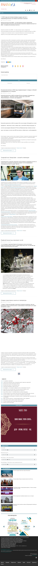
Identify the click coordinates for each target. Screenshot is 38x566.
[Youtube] (30, 10)
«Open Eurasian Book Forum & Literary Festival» (9, 224)
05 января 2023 (4, 20)
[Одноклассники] (8, 62)
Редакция (7, 562)
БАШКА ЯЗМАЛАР (19, 405)
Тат (34, 0)
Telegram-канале (19, 230)
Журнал (2, 562)
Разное (2, 564)
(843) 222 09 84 (34, 555)
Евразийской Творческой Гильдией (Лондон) (17, 187)
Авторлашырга (10, 83)
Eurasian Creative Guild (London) (6, 216)
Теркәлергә (28, 83)
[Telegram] (34, 10)
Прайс (24, 562)
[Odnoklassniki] (32, 10)
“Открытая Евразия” (12, 214)
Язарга (19, 80)
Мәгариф (9, 20)
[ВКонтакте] (6, 62)
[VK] (26, 10)
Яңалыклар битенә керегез (7, 150)
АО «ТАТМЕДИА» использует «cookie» (7, 550)
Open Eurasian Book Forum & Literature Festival (13, 184)
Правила (19, 562)
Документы (34, 562)
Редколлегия (13, 562)
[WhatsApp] (9, 62)
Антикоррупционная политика (5, 549)
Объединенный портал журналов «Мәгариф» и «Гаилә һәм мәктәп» (11, 0)
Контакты (28, 562)
